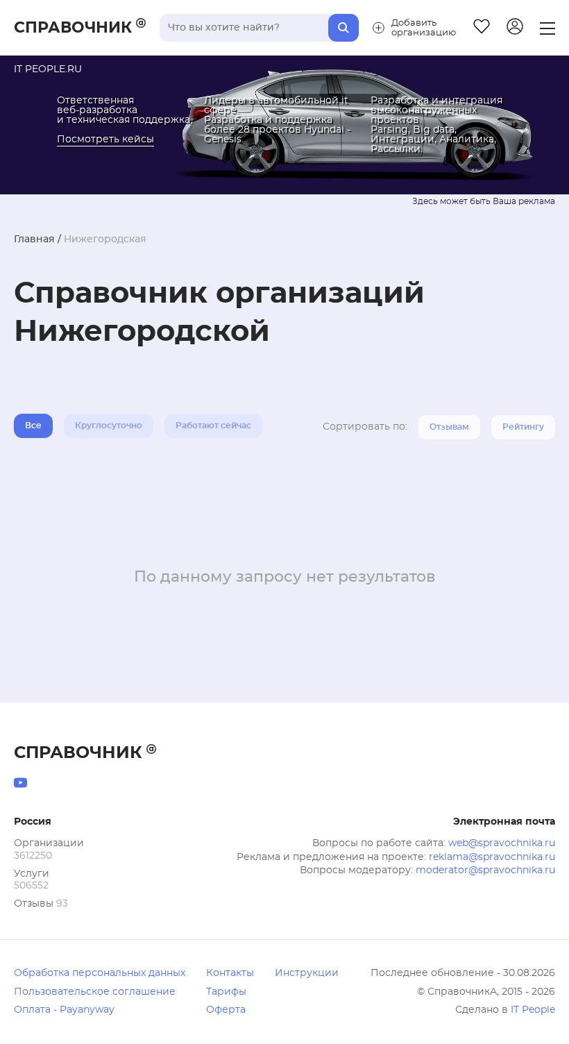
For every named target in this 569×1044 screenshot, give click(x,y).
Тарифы (226, 992)
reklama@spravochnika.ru (492, 857)
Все (33, 425)
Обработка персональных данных (99, 973)
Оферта (226, 1010)
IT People (533, 1010)
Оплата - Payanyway (64, 1010)
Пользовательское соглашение (95, 992)
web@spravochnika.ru (501, 843)
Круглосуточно (108, 425)
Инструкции (307, 973)
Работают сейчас (213, 425)
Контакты (230, 973)
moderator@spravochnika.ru (485, 870)
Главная (34, 239)
